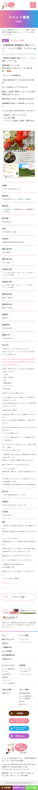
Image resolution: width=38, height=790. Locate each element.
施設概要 (5, 677)
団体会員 (22, 701)
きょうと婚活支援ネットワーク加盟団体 (26, 697)
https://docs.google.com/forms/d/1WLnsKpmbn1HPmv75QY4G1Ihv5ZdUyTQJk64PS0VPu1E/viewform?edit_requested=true (19, 362)
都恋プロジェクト (8, 639)
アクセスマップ (7, 680)
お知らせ (5, 643)
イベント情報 (24, 635)
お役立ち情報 (7, 689)
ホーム (4, 635)
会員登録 (22, 665)
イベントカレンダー (25, 642)
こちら (10, 627)
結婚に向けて (6, 693)
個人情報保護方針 (8, 655)
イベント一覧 (23, 639)
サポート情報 (24, 689)
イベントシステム (24, 674)
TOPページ (5, 583)
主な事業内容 (6, 674)
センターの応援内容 (8, 683)
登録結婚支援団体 (24, 693)
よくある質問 (7, 651)
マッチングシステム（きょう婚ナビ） (25, 670)
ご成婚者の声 (7, 647)
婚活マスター (23, 704)
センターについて (8, 665)
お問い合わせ (7, 659)
